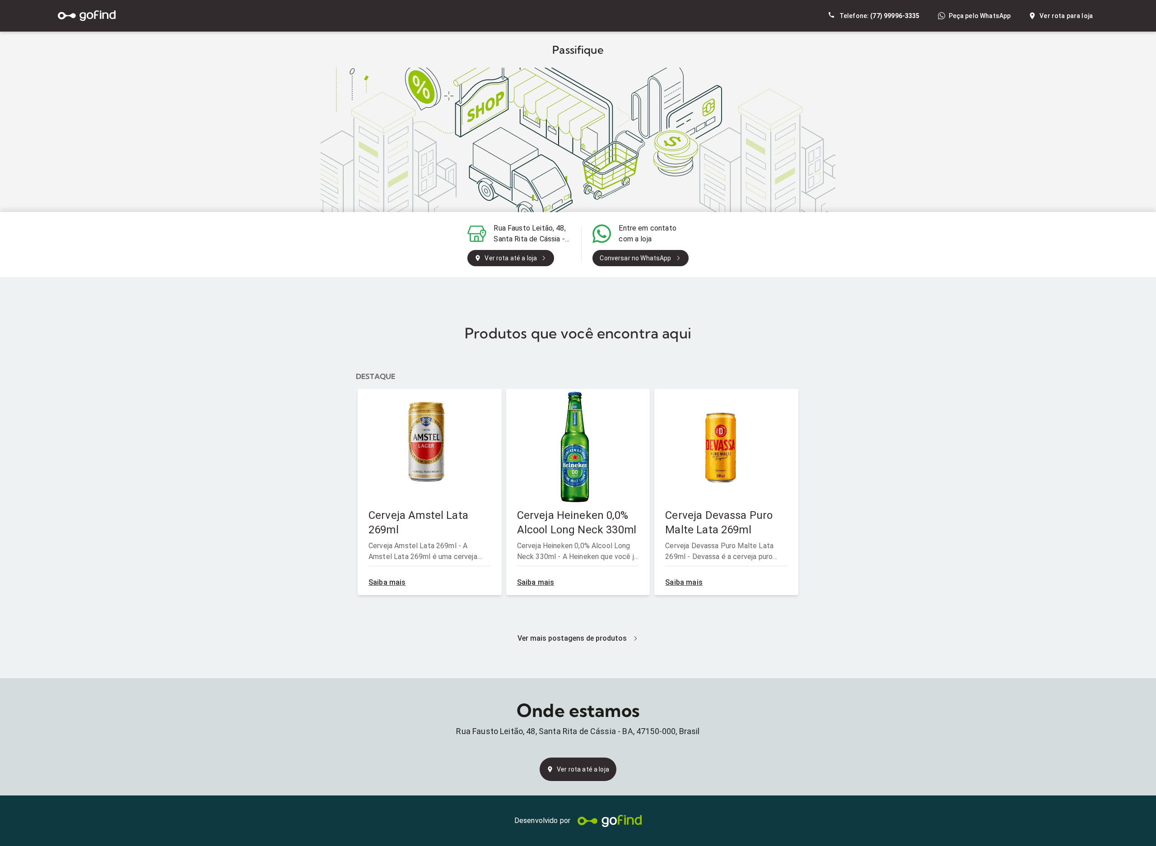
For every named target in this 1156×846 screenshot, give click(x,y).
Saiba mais (387, 582)
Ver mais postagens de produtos (572, 638)
